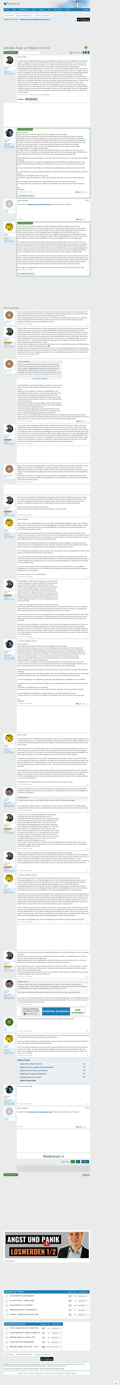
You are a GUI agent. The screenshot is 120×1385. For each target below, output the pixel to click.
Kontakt (20, 1373)
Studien (67, 9)
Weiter (85, 1161)
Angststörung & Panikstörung (43, 1354)
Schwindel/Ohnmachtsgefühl (22, 1295)
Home (7, 9)
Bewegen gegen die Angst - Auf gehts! (26, 1346)
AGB (56, 1373)
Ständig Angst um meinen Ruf (22, 1337)
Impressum (31, 1373)
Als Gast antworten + (10, 52)
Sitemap (74, 1373)
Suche (34, 9)
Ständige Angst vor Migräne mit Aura (27, 48)
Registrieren (85, 12)
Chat (49, 9)
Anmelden (85, 9)
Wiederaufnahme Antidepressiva (23, 1309)
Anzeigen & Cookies (48, 1373)
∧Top (116, 1383)
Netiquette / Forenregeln (64, 1373)
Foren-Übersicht (9, 1354)
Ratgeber (41, 9)
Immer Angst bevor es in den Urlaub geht (27, 1327)
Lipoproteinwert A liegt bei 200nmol (25, 1332)
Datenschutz (39, 1373)
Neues (14, 9)
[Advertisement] (53, 719)
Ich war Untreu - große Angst (22, 1300)
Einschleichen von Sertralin (21, 1305)
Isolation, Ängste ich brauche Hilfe (24, 1314)
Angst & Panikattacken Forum (24, 1354)
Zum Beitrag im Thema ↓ (27, 196)
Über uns (25, 1373)
